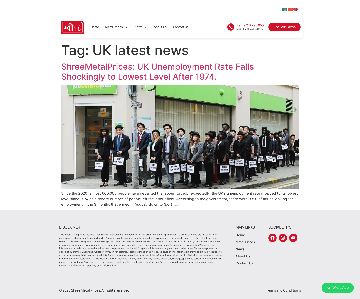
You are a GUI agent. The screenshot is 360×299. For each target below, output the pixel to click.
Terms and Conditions (283, 290)
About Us (160, 27)
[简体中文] (290, 9)
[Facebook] (272, 238)
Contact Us (181, 27)
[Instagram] (283, 238)
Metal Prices (114, 27)
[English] (296, 9)
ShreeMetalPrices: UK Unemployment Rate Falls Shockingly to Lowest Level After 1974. (157, 72)
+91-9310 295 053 (250, 25)
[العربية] (285, 9)
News (138, 27)
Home (94, 27)
